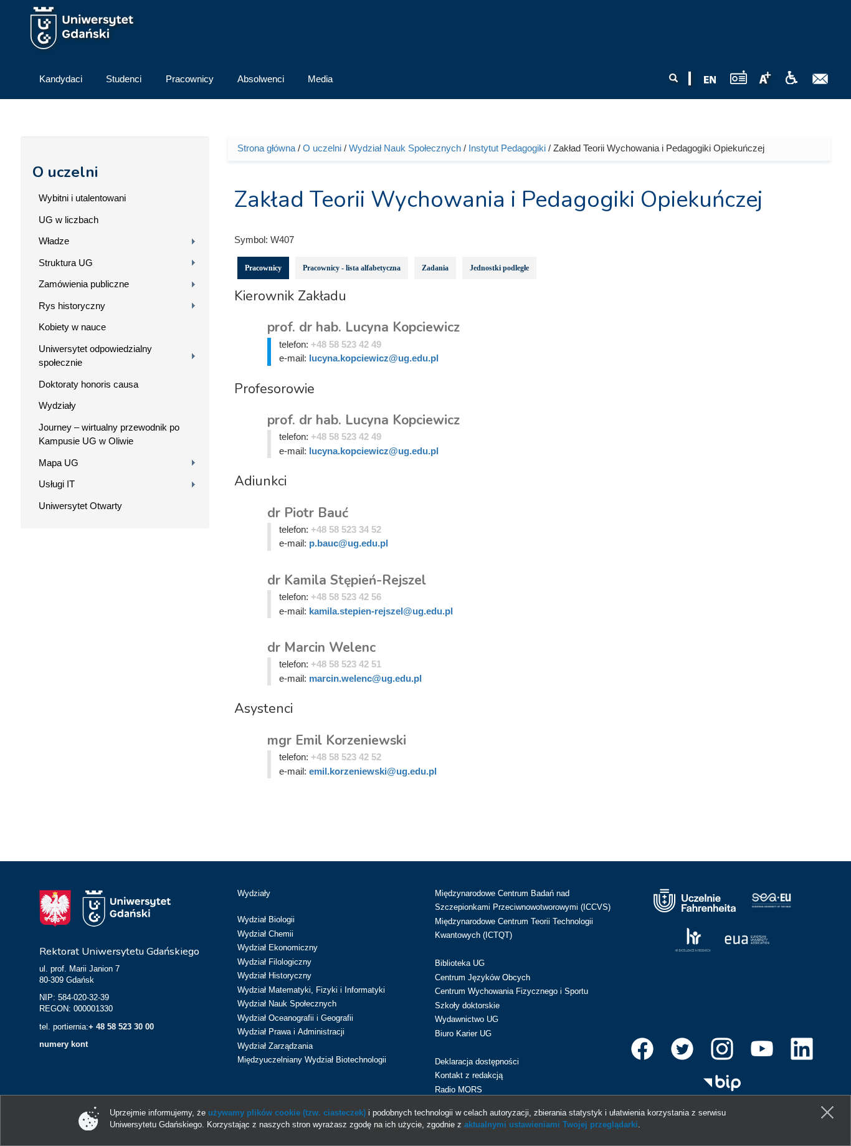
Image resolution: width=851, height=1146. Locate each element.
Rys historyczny (72, 305)
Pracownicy (263, 268)
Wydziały (57, 405)
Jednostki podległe (499, 268)
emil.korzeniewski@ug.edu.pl (373, 771)
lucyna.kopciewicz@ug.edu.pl (374, 358)
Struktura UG (66, 262)
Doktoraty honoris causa (88, 384)
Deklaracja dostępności (477, 1061)
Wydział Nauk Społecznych (405, 148)
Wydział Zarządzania (275, 1046)
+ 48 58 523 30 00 (121, 1026)
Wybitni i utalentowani (82, 198)
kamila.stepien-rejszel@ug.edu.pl (381, 611)
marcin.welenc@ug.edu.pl (365, 678)
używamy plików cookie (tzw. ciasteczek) (287, 1112)
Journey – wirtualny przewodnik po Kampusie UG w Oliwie (109, 434)
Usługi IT (57, 484)
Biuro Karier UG (463, 1033)
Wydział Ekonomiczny (277, 947)
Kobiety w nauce (72, 327)
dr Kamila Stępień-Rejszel (346, 580)
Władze (54, 241)
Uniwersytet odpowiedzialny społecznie (95, 355)
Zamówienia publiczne (84, 284)
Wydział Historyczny (274, 975)
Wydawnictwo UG (466, 1019)
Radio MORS (458, 1089)
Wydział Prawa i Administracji (291, 1031)
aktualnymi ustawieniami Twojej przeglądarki (551, 1124)
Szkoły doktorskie (467, 1005)
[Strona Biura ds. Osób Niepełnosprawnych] (791, 78)
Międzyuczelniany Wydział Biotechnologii (311, 1059)
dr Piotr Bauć (307, 513)
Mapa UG (58, 462)
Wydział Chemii (265, 933)
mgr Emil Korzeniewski (336, 740)
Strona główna (266, 148)
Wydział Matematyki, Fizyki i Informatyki (311, 990)
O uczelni (65, 172)
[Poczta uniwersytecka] (820, 79)
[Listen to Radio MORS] (738, 77)
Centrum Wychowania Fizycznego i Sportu (511, 991)
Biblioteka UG (460, 963)
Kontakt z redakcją (469, 1075)
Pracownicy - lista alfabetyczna (352, 268)
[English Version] (710, 80)
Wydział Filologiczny (274, 962)
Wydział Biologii (266, 919)
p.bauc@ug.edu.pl (348, 543)
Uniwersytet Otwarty (80, 505)
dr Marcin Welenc (321, 647)
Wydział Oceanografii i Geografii (295, 1018)
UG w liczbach (68, 219)
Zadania (435, 268)
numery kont (63, 1044)
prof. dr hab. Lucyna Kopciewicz (363, 327)
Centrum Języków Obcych (482, 977)
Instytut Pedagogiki (507, 148)
